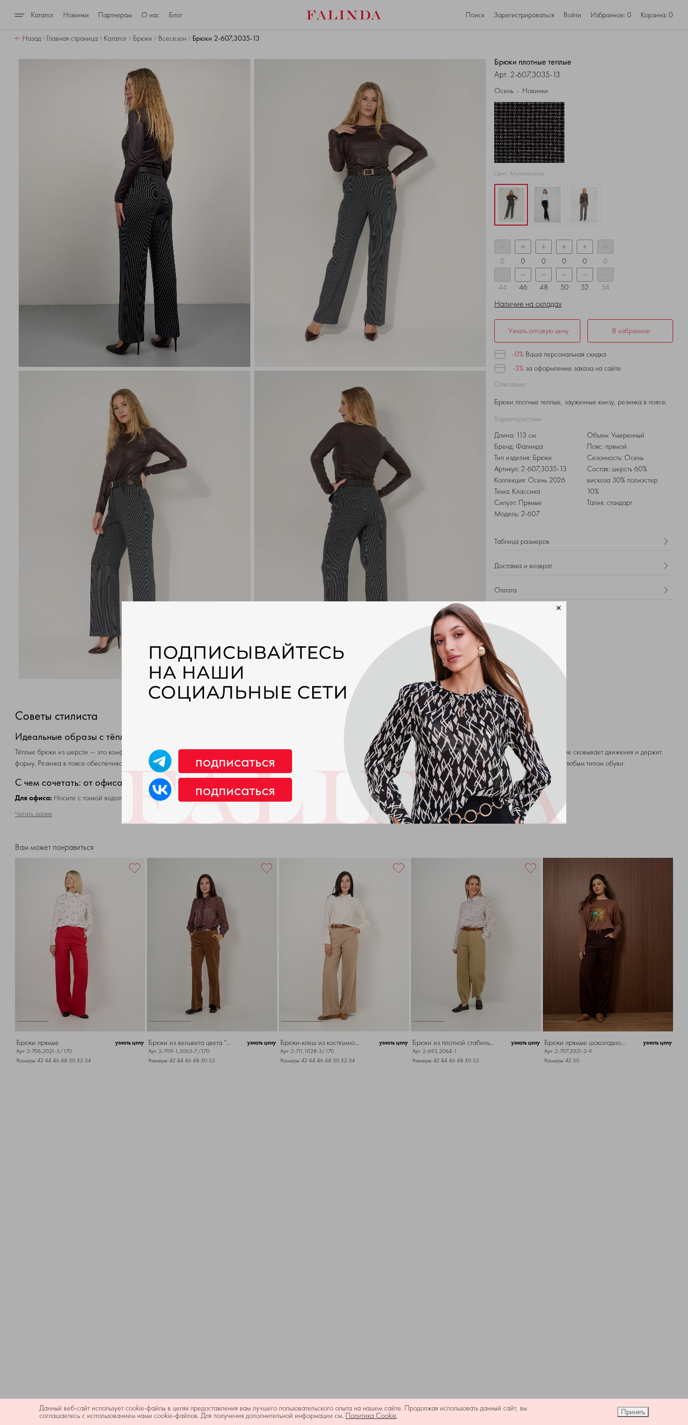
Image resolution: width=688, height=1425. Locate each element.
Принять (633, 1412)
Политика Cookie (370, 1415)
